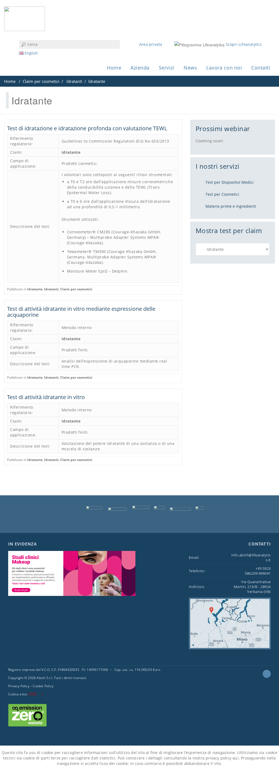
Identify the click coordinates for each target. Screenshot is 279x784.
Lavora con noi (224, 67)
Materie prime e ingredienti (230, 206)
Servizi (167, 67)
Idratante (71, 152)
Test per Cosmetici (222, 194)
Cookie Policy (43, 686)
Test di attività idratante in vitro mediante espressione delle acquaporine (81, 311)
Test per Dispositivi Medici (229, 182)
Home (114, 67)
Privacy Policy (18, 686)
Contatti (260, 67)
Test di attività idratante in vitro (46, 397)
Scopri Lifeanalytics (244, 44)
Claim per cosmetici (41, 81)
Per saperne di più (153, 775)
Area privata (150, 44)
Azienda (140, 67)
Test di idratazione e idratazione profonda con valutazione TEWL (87, 128)
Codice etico (17, 694)
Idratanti (74, 81)
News (190, 67)
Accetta (120, 775)
